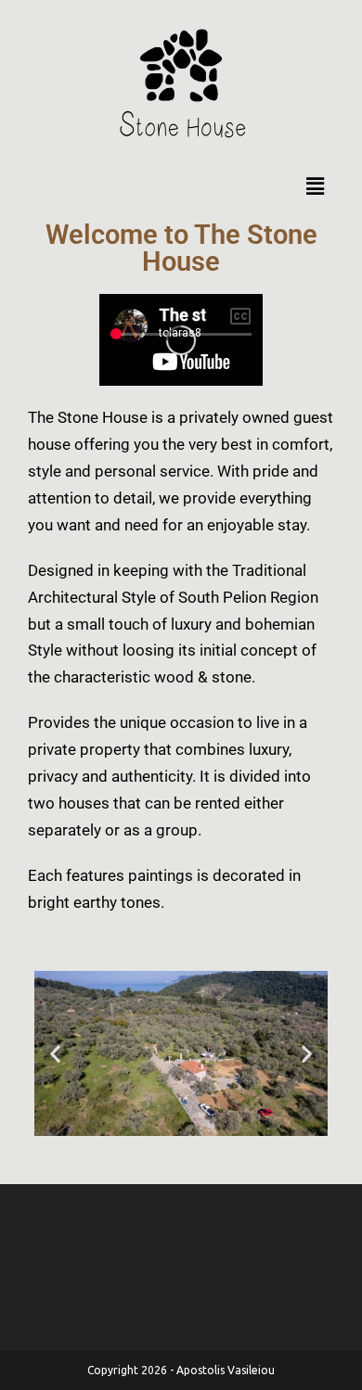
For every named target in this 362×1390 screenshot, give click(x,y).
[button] (314, 186)
